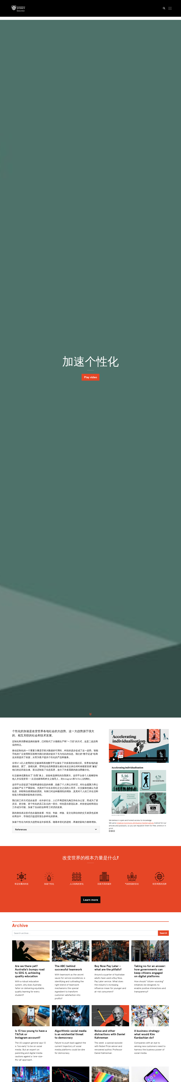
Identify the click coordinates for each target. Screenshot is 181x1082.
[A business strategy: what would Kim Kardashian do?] (150, 1015)
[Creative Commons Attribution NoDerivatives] (112, 831)
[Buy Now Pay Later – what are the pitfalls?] (110, 950)
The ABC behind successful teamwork (68, 967)
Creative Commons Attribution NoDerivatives (135, 823)
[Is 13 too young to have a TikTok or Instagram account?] (31, 1015)
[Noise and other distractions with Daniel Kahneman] (110, 1015)
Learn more (90, 900)
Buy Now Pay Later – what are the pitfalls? (107, 967)
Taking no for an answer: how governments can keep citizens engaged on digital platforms (150, 971)
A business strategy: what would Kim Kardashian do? (147, 1034)
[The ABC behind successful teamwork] (70, 950)
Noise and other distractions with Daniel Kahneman (109, 1034)
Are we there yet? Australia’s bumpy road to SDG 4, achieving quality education (30, 971)
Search (163, 933)
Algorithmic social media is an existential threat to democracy (70, 1034)
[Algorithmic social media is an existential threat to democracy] (70, 1015)
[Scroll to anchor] (90, 714)
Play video (90, 377)
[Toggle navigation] (170, 8)
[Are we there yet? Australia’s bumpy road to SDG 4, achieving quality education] (31, 950)
